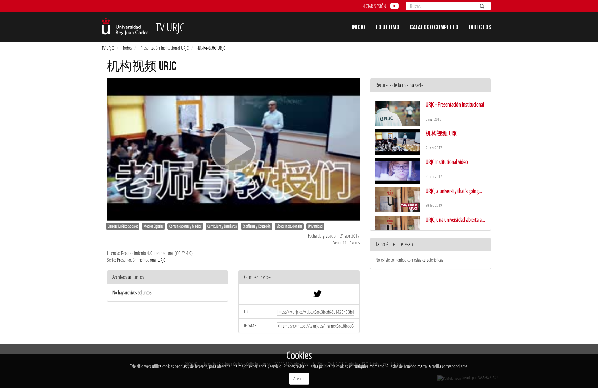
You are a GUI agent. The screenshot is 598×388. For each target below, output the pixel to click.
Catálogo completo (434, 28)
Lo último (387, 28)
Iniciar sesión (373, 6)
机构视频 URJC (211, 48)
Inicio (358, 28)
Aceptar (299, 378)
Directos (480, 28)
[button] (299, 277)
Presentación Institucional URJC (164, 48)
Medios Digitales (153, 226)
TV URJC (108, 48)
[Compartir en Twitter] (317, 295)
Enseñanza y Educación (257, 226)
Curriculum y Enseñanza (222, 226)
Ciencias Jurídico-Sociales (123, 226)
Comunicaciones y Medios (185, 226)
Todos (127, 48)
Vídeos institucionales (289, 226)
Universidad (315, 226)
